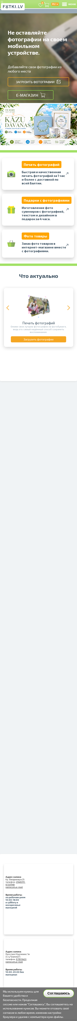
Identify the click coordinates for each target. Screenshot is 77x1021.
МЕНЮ (72, 4)
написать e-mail (14, 887)
